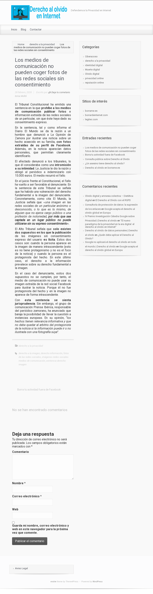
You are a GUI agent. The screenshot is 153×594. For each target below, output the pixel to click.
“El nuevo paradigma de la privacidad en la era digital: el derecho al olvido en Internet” (109, 223)
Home (21, 44)
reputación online (94, 82)
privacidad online (94, 78)
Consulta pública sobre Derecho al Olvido (107, 159)
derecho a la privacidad (42, 44)
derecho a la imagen (29, 353)
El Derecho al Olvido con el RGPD (113, 200)
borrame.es (91, 110)
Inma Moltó (21, 96)
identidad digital (94, 65)
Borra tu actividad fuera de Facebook (105, 154)
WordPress (98, 581)
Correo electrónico (27, 496)
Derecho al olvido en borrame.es (102, 167)
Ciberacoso (91, 56)
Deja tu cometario (60, 92)
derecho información (52, 353)
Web (15, 509)
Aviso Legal (21, 568)
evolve (53, 581)
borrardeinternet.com (96, 115)
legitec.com (91, 119)
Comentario (20, 452)
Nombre (19, 483)
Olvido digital (92, 73)
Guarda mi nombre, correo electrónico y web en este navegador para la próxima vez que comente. (40, 529)
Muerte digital (92, 69)
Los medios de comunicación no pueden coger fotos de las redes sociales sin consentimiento (110, 149)
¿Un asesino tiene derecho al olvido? (105, 163)
